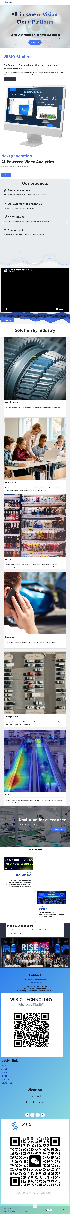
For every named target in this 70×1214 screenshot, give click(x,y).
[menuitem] (6, 1211)
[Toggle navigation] (64, 2)
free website (62, 1210)
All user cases (59, 829)
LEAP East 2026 (23, 874)
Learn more (10, 79)
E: (36, 979)
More (6, 175)
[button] (35, 1206)
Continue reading (13, 933)
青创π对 (43, 908)
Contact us (8, 320)
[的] (37, 1115)
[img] (3, 222)
